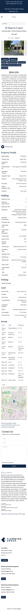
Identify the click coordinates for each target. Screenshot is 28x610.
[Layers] (24, 389)
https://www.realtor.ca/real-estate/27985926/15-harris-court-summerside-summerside (10, 425)
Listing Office (3, 509)
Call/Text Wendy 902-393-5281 (14, 3)
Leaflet (6, 419)
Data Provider (3, 506)
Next (26, 48)
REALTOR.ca (5, 475)
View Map (4, 560)
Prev (2, 48)
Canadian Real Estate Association (18, 476)
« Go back (4, 23)
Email (3, 578)
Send (13, 466)
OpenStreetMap (11, 419)
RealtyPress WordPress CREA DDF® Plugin (13, 514)
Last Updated (3, 503)
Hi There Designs (16, 608)
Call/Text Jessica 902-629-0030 (14, 1)
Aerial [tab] (3, 385)
